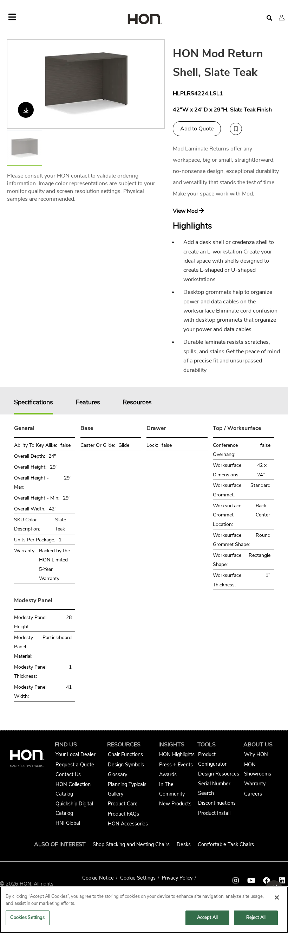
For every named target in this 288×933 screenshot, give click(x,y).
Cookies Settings (27, 917)
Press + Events (176, 764)
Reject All (256, 917)
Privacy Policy (177, 877)
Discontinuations (217, 802)
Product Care (123, 803)
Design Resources (218, 773)
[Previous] (16, 84)
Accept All (207, 917)
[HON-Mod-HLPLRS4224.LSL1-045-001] (86, 84)
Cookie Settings (138, 877)
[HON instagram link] (235, 880)
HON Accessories (128, 823)
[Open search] (269, 18)
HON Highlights (177, 754)
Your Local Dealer (75, 754)
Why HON (256, 754)
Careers (253, 793)
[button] (281, 17)
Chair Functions (125, 754)
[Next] (154, 84)
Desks (184, 844)
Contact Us (68, 774)
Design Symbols (126, 764)
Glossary (117, 774)
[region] (144, 909)
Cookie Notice (98, 877)
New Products (175, 803)
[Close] (276, 897)
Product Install (214, 813)
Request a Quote (74, 764)
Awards (168, 774)
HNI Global (67, 822)
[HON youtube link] (251, 880)
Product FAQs (123, 813)
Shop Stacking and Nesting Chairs (131, 844)
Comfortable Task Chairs (226, 844)
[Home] (144, 19)
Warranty (255, 783)
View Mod (186, 211)
